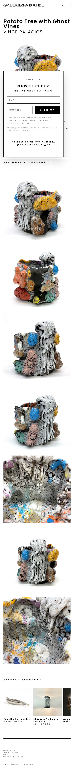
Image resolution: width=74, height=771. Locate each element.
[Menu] (68, 5)
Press (5, 755)
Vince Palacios (23, 32)
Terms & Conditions (10, 753)
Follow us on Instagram (13, 757)
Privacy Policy (9, 751)
